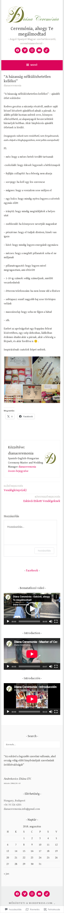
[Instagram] (32, 50)
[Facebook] (17, 50)
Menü (34, 65)
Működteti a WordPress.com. (31, 903)
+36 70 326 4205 (12, 804)
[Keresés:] (32, 744)
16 (32, 851)
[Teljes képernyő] (56, 621)
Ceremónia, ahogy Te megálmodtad (32, 31)
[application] (32, 609)
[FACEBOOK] (17, 893)
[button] (18, 370)
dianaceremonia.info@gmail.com (22, 809)
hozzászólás (44, 550)
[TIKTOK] (46, 893)
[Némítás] (50, 621)
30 (32, 864)
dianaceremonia (12, 85)
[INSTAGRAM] (32, 893)
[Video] (24, 50)
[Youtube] (39, 50)
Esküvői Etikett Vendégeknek (41, 499)
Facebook (32, 570)
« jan (6, 873)
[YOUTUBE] (39, 893)
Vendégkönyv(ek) (15, 488)
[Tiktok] (46, 50)
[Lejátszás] (8, 621)
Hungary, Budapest (14, 800)
